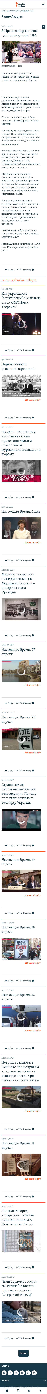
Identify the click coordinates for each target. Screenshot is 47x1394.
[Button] (9, 270)
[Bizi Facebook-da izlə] (7, 1390)
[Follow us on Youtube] (22, 1372)
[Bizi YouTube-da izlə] (29, 1390)
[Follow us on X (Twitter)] (16, 1372)
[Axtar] (40, 1390)
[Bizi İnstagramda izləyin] (18, 1390)
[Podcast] (34, 1372)
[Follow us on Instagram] (10, 1372)
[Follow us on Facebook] (4, 1372)
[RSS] (28, 1372)
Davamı (23, 1353)
